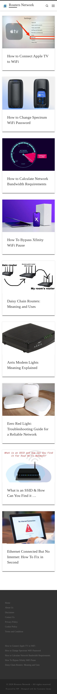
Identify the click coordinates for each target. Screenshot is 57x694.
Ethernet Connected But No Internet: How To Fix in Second (28, 556)
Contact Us (9, 617)
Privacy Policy (11, 622)
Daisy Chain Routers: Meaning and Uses (22, 665)
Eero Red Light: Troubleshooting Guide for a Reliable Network (27, 428)
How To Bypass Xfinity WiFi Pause (20, 660)
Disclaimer (9, 612)
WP (17, 689)
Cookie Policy (11, 626)
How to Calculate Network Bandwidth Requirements (27, 655)
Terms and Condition (14, 631)
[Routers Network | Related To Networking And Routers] (5, 5)
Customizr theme (44, 689)
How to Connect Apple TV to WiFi (20, 646)
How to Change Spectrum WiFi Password (23, 650)
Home (7, 603)
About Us (9, 607)
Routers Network (22, 684)
